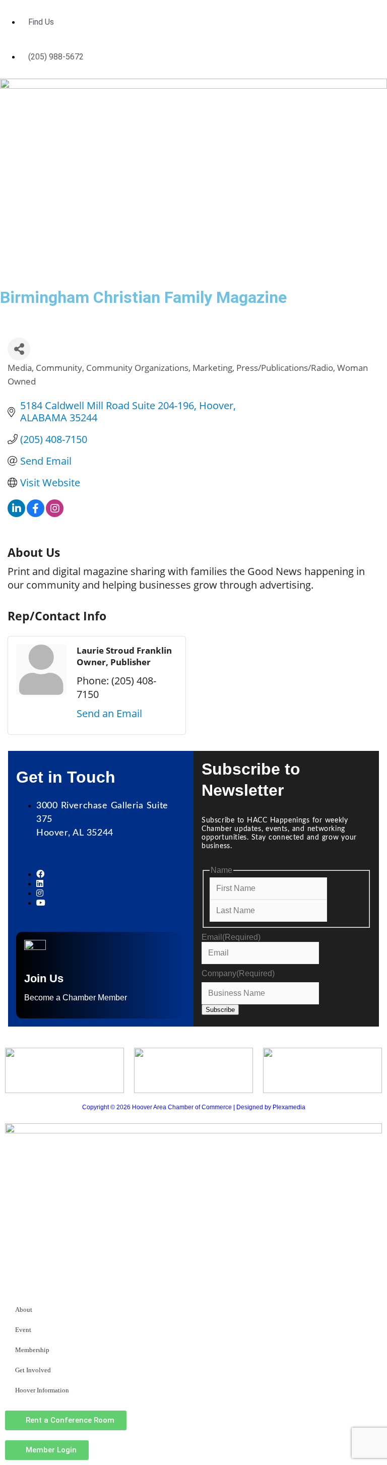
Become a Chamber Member (75, 997)
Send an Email (109, 713)
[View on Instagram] (54, 513)
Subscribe (220, 1009)
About (23, 1309)
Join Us (43, 978)
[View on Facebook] (35, 513)
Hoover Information (42, 1390)
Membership (32, 1350)
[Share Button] (19, 349)
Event (23, 1329)
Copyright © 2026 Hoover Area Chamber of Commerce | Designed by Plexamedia (193, 1107)
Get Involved (33, 1370)
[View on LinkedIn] (16, 513)
